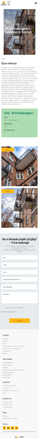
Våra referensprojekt (9, 385)
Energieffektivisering (8, 372)
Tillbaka (3, 58)
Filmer (5, 393)
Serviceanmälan (7, 402)
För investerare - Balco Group (11, 348)
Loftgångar (5, 367)
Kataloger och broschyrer (10, 390)
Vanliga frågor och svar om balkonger (14, 346)
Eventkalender (7, 351)
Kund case (6, 388)
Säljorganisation (8, 404)
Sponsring (6, 416)
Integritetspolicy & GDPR (10, 418)
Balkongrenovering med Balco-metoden (13, 370)
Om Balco (5, 338)
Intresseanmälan (8, 407)
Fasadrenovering (7, 375)
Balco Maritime (7, 377)
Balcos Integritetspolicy (9, 312)
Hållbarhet (6, 341)
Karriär (5, 343)
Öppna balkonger (7, 365)
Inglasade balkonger (8, 362)
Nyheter (5, 353)
